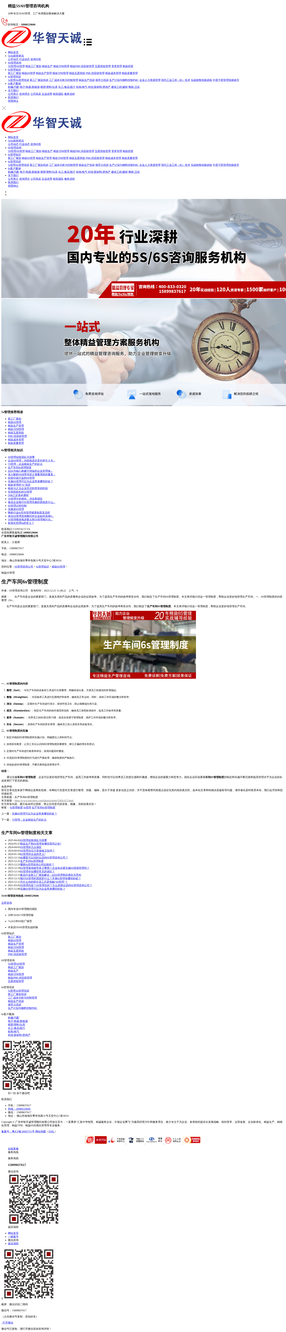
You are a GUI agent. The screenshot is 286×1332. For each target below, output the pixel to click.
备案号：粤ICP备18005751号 (18, 1131)
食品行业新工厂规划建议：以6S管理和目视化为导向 (50, 875)
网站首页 (13, 52)
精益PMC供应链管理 (82, 66)
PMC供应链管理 (95, 73)
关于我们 (13, 90)
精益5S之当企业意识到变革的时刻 (28, 488)
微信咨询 (13, 1240)
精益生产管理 (44, 73)
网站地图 (40, 1131)
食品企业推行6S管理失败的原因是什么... (31, 502)
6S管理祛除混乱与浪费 (21, 457)
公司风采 (35, 94)
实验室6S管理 (16, 509)
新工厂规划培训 (39, 80)
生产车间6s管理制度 (19, 467)
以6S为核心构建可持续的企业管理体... (30, 471)
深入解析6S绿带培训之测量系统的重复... (31, 474)
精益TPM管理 (61, 66)
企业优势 (47, 94)
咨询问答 (35, 59)
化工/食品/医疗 (66, 87)
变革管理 (116, 66)
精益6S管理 (28, 73)
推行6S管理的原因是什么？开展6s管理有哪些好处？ (50, 878)
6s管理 (27, 807)
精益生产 (47, 66)
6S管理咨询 (14, 62)
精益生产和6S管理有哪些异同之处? (40, 843)
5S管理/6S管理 (16, 66)
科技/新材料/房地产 (99, 87)
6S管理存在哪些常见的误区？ (37, 871)
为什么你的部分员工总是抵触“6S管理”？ (44, 881)
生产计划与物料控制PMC (124, 80)
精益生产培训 (87, 80)
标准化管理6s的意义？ (21, 523)
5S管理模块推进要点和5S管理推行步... (30, 519)
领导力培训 (102, 80)
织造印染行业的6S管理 (21, 477)
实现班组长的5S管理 (20, 491)
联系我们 (13, 97)
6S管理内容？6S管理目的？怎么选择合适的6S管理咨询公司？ (56, 885)
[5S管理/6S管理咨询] (41, 46)
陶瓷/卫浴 (134, 87)
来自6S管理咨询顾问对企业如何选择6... (31, 516)
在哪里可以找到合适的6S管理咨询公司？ (44, 857)
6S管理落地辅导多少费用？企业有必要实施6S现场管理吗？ (54, 868)
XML (51, 1131)
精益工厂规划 (33, 66)
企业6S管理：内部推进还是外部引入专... (31, 460)
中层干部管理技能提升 (226, 80)
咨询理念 (24, 94)
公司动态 (13, 59)
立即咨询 (6, 902)
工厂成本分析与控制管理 (63, 80)
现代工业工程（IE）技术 (175, 80)
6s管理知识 (14, 69)
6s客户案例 (14, 83)
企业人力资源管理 (150, 80)
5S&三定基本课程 (18, 495)
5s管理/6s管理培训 (18, 80)
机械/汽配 (13, 87)
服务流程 (69, 94)
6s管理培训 (14, 76)
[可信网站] (192, 1143)
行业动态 (24, 59)
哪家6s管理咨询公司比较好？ (37, 864)
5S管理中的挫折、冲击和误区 (25, 498)
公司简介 (13, 94)
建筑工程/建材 (119, 87)
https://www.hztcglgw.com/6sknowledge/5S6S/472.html (44, 800)
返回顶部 (13, 1243)
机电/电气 (81, 87)
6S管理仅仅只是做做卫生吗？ (37, 850)
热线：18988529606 (19, 1108)
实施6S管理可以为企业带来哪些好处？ (30, 481)
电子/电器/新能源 (30, 87)
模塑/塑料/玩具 (49, 87)
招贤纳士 (13, 100)
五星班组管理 (103, 66)
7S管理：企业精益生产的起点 (25, 464)
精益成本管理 (113, 73)
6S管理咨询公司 (24, 566)
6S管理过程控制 (17, 505)
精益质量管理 (130, 73)
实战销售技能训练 (201, 80)
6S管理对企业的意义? (32, 854)
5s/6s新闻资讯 (16, 55)
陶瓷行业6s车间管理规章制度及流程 (29, 512)
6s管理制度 (16, 807)
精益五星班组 (77, 73)
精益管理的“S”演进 (19, 484)
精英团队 (58, 94)
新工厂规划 (14, 73)
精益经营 (128, 66)
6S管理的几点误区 (31, 847)
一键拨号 (13, 1236)
